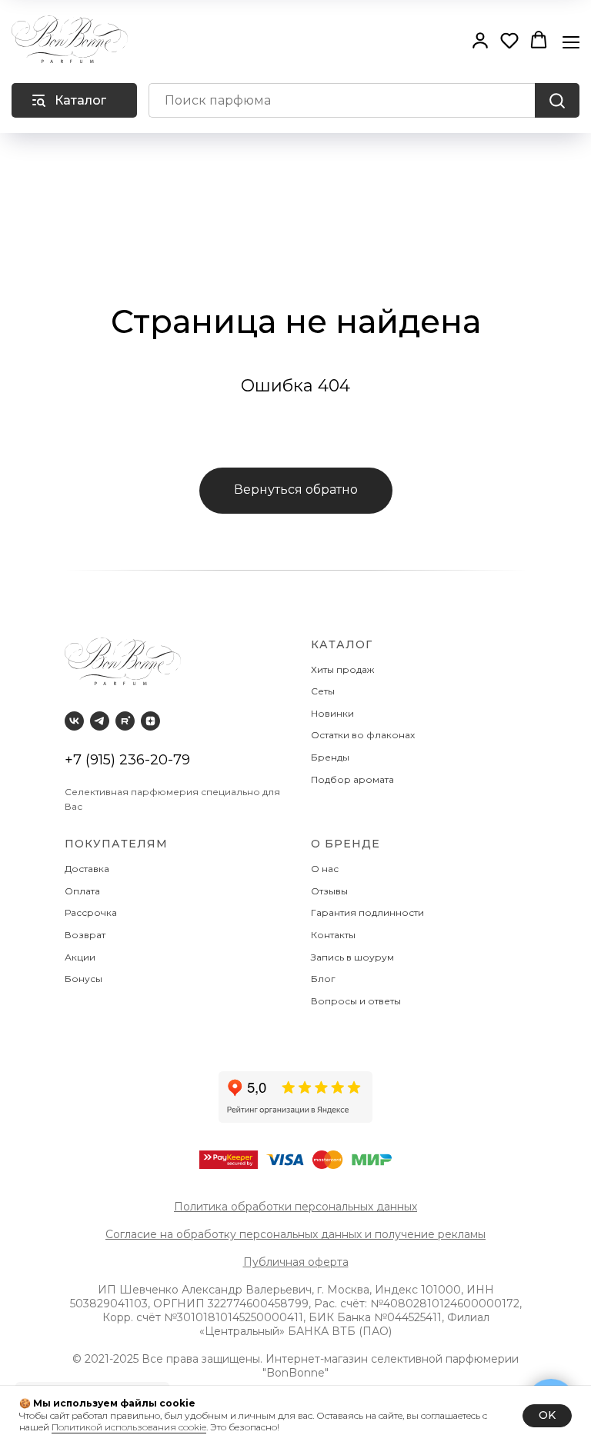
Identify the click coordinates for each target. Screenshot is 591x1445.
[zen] (150, 721)
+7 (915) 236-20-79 (127, 759)
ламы (472, 1234)
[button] (480, 40)
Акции (80, 957)
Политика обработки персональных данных (295, 1207)
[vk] (74, 721)
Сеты (324, 691)
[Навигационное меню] (571, 41)
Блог (323, 978)
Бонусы (83, 978)
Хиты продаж (343, 669)
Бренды (331, 757)
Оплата (85, 891)
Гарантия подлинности (368, 912)
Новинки (333, 713)
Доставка (89, 868)
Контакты (334, 935)
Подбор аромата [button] (352, 779)
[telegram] (99, 721)
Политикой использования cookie (129, 1427)
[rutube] (125, 721)
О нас (326, 868)
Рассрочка (93, 912)
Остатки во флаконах (364, 735)
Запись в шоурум (352, 957)
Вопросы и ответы (356, 1001)
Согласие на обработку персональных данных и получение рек (281, 1234)
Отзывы (330, 891)
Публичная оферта (296, 1262)
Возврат (87, 935)
